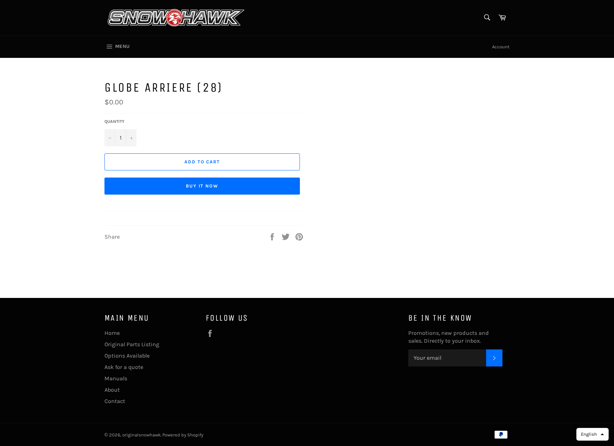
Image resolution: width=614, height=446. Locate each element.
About (112, 389)
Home (112, 333)
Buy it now (202, 186)
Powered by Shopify (182, 434)
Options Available (127, 355)
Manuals (115, 378)
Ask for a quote (123, 367)
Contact (114, 401)
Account (501, 46)
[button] (592, 434)
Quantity (114, 121)
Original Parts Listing (131, 344)
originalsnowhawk (141, 434)
